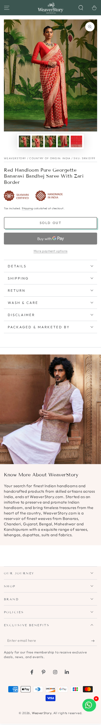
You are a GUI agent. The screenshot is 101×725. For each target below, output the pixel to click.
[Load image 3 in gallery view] (50, 141)
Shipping (27, 208)
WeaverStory (42, 713)
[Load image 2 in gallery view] (37, 141)
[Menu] (6, 7)
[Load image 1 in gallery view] (24, 141)
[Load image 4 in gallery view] (63, 141)
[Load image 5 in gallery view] (76, 141)
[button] (81, 7)
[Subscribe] (94, 640)
